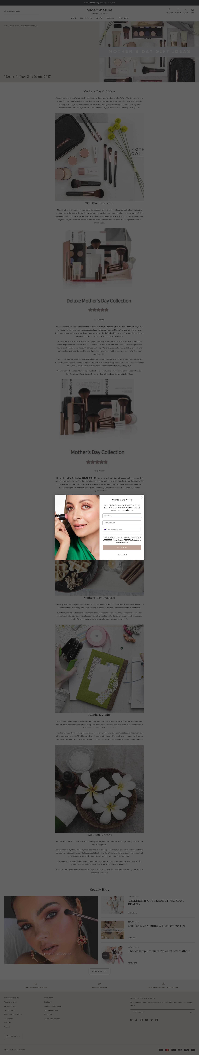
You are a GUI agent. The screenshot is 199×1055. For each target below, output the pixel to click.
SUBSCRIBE (122, 547)
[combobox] (106, 529)
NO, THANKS (122, 554)
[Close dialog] (141, 497)
